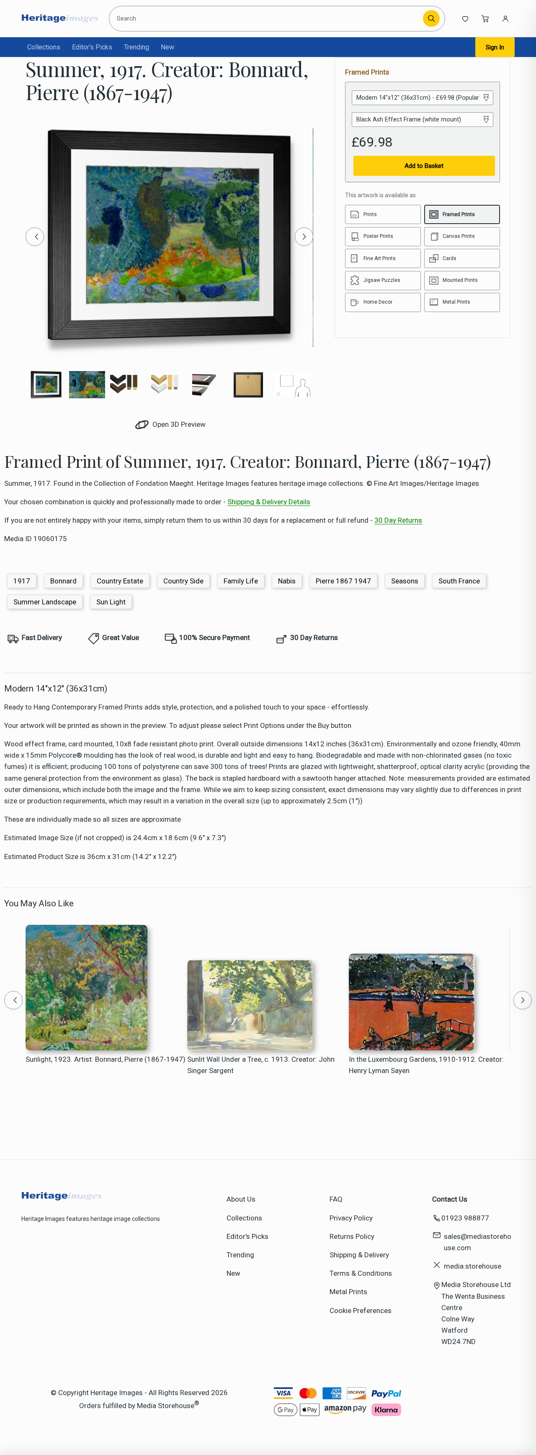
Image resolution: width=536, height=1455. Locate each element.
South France (459, 581)
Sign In (495, 47)
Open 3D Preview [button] (178, 424)
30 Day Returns (398, 520)
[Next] (304, 236)
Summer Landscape (44, 602)
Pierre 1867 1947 (343, 581)
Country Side (183, 581)
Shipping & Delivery (359, 1255)
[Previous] (35, 236)
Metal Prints (348, 1291)
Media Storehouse (165, 1405)
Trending (136, 47)
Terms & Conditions (361, 1273)
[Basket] (485, 18)
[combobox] (267, 18)
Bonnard (63, 581)
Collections (43, 47)
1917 (21, 581)
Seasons (404, 581)
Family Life (241, 581)
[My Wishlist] (465, 18)
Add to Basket (424, 166)
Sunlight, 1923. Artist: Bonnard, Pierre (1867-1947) (106, 1059)
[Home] (59, 18)
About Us (241, 1199)
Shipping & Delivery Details (268, 502)
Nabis (287, 581)
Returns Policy (352, 1236)
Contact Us (449, 1199)
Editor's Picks (92, 47)
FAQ (336, 1199)
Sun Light (111, 602)
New (167, 47)
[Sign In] (505, 18)
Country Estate (120, 581)
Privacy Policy (351, 1218)
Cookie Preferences (361, 1310)
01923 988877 (465, 1218)
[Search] (431, 18)
